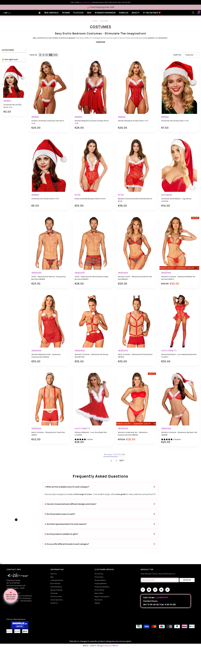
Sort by (177, 55)
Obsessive (36, 272)
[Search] (193, 12)
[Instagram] (149, 590)
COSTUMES (104, 21)
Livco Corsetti (168, 350)
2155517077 (86, 2)
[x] (23, 544)
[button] (40, 54)
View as (33, 55)
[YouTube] (161, 590)
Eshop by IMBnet (110, 645)
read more (100, 41)
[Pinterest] (155, 590)
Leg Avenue (166, 195)
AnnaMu (7, 101)
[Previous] (2, 84)
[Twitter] (167, 590)
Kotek (78, 195)
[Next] (26, 84)
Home (95, 21)
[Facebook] (143, 590)
